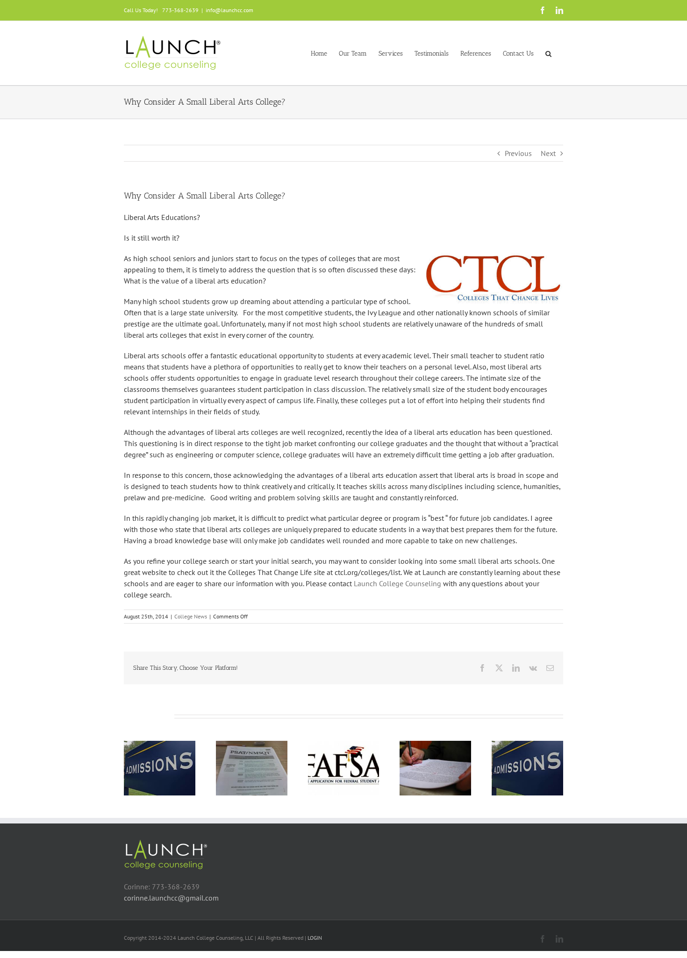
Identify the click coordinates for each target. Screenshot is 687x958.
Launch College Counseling (397, 583)
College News (190, 616)
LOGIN (315, 937)
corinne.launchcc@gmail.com (171, 897)
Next (548, 153)
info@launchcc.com (229, 10)
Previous (518, 153)
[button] (548, 53)
